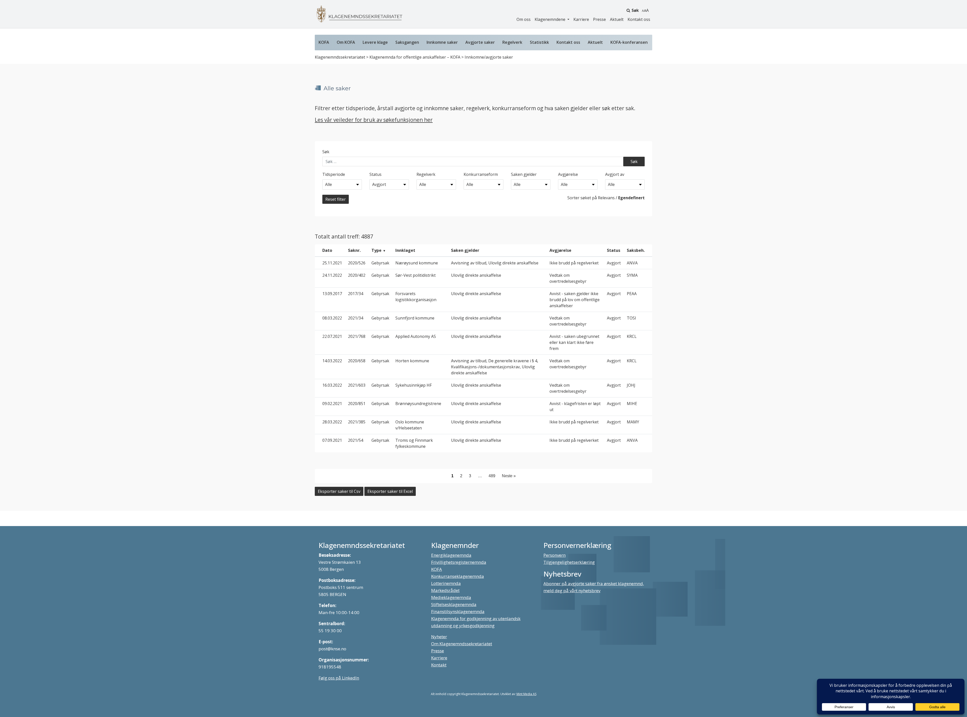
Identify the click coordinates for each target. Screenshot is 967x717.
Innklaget (405, 250)
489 (492, 476)
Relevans (606, 198)
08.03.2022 (332, 318)
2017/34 (355, 293)
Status (375, 174)
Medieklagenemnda (451, 597)
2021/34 (355, 318)
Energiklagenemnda (451, 555)
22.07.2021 (332, 336)
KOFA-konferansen (629, 42)
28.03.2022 (332, 422)
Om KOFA (346, 42)
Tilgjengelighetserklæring (569, 562)
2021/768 (356, 336)
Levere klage (375, 42)
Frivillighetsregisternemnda (458, 562)
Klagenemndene (550, 19)
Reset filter (335, 199)
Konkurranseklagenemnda (457, 576)
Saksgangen (407, 42)
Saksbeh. (636, 250)
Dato (327, 250)
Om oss (523, 19)
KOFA (324, 42)
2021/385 (356, 422)
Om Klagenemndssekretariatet (461, 644)
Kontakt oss (639, 19)
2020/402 (356, 275)
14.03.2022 (332, 361)
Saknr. (354, 250)
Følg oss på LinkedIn (339, 678)
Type (376, 250)
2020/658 (356, 361)
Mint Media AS (526, 694)
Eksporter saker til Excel (390, 491)
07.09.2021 (332, 440)
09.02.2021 (332, 403)
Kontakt (438, 665)
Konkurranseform (481, 174)
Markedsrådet (445, 590)
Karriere (581, 19)
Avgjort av (614, 174)
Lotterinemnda (446, 583)
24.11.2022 (332, 275)
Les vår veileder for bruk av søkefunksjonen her (374, 119)
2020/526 (356, 263)
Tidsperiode (333, 174)
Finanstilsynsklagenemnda (458, 611)
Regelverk (512, 42)
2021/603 (356, 385)
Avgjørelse (568, 174)
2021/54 (355, 440)
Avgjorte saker (480, 42)
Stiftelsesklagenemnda (453, 604)
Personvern (554, 555)
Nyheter (439, 637)
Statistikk (539, 42)
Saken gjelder (524, 174)
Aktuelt (617, 19)
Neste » (509, 476)
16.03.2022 (332, 385)
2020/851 (356, 403)
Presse (599, 19)
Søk (635, 10)
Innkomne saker (442, 42)
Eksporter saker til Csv (339, 491)
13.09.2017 (332, 293)
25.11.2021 (332, 263)
